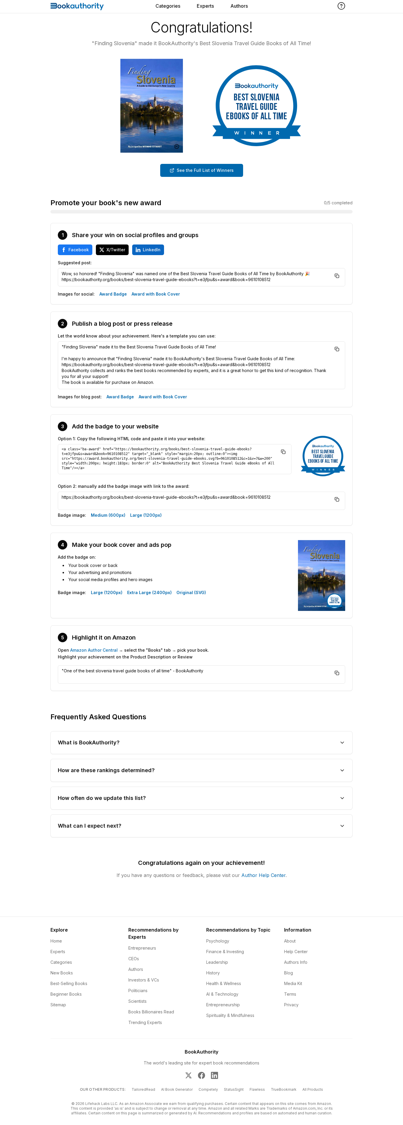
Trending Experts (145, 1022)
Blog (288, 972)
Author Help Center (263, 875)
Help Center (296, 951)
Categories (167, 6)
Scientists (137, 1001)
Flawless (257, 1089)
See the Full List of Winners (205, 170)
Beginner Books (66, 994)
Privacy (291, 1004)
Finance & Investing (225, 951)
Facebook (78, 249)
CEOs (133, 958)
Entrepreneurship (223, 1004)
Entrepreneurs (142, 947)
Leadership (217, 962)
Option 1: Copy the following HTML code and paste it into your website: (131, 438)
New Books (61, 972)
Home (56, 940)
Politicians (138, 990)
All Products (312, 1089)
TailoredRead (143, 1089)
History (213, 972)
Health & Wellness (223, 983)
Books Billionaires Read (151, 1011)
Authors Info (295, 962)
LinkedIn (151, 249)
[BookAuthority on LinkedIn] (214, 1075)
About (290, 940)
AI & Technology (222, 994)
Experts (205, 6)
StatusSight (234, 1089)
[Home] (77, 6)
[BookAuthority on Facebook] (201, 1075)
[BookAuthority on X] (188, 1075)
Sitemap (58, 1004)
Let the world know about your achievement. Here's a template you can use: (137, 335)
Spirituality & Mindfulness (230, 1015)
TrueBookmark (283, 1089)
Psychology (217, 940)
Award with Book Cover (156, 293)
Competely (208, 1089)
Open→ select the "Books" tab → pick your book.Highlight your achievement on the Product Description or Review (133, 653)
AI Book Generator (177, 1089)
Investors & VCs (143, 979)
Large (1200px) (146, 515)
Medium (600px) (108, 515)
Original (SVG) (191, 592)
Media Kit (293, 983)
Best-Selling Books (68, 983)
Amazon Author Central (94, 650)
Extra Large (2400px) (149, 592)
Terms (290, 994)
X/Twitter (116, 249)
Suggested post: (75, 262)
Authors (239, 6)
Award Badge (113, 293)
